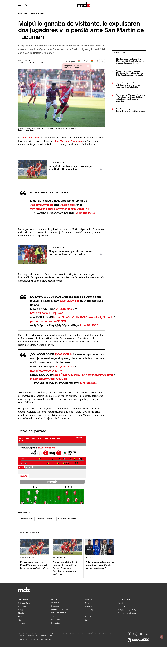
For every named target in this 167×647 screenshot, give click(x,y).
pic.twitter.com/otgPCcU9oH (48, 379)
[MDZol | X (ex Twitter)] (147, 634)
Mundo (21, 613)
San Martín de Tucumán (68, 141)
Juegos (87, 613)
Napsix (87, 620)
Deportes (22, 14)
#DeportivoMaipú (41, 205)
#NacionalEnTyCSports (98, 317)
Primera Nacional (45, 519)
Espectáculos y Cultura (60, 609)
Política (54, 599)
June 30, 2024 (85, 213)
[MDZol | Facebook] (129, 634)
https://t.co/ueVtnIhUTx (68, 374)
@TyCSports (64, 309)
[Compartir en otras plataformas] (103, 61)
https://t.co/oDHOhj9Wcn (46, 313)
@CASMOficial (69, 301)
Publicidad (122, 603)
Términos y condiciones (127, 613)
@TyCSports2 (65, 366)
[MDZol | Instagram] (135, 634)
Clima (87, 603)
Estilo (20, 617)
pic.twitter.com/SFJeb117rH (71, 209)
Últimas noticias (24, 603)
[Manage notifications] (161, 637)
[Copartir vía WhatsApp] (98, 61)
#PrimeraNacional (41, 209)
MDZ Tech (89, 617)
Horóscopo (89, 606)
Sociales (21, 623)
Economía (22, 606)
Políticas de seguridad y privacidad (131, 610)
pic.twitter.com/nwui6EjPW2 (48, 321)
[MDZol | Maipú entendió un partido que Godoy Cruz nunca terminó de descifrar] (100, 254)
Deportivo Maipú (26, 519)
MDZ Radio (89, 610)
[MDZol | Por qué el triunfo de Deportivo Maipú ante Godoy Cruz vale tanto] (100, 169)
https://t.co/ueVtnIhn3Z (68, 317)
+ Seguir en (86, 61)
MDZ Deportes (24, 60)
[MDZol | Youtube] (141, 634)
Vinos (20, 620)
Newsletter (55, 623)
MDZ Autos (55, 620)
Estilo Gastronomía (58, 613)
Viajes (53, 616)
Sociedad (55, 603)
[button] (19, 5)
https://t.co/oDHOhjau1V (46, 370)
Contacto (121, 606)
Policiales (21, 610)
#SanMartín (68, 205)
